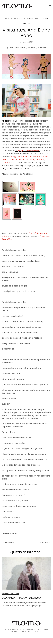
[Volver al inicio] (17, 6)
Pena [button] (9, 120)
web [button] (38, 165)
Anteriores (9, 542)
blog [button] (4, 168)
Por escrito (6, 594)
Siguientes (43, 542)
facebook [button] (14, 168)
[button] (50, 6)
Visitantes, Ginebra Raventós (21, 598)
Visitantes (26, 23)
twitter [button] (27, 168)
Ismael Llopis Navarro (32, 631)
